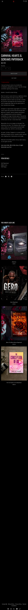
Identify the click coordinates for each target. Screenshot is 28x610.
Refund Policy (11, 604)
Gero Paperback (14, 302)
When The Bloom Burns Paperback (14, 342)
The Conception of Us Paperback (14, 382)
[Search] (24, 1)
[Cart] (26, 1)
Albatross (14, 262)
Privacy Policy (18, 604)
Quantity (3, 65)
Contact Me (4, 604)
